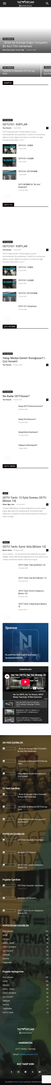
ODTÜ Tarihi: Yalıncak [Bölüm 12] (31, 565)
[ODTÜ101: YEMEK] (9, 149)
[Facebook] (11, 1072)
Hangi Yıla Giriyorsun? (27, 419)
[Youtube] (39, 1072)
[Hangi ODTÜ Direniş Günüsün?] (9, 410)
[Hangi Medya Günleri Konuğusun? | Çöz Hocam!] (25, 343)
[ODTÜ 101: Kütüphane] (9, 310)
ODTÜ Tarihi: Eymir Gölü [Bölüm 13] (24, 546)
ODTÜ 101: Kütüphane (27, 306)
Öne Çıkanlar (8, 39)
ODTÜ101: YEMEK (25, 145)
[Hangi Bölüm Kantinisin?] (9, 435)
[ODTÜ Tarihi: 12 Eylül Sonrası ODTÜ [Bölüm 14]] (25, 483)
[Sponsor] (25, 642)
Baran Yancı (7, 550)
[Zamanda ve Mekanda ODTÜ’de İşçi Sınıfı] (20, 65)
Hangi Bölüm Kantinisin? (28, 432)
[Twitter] (32, 1072)
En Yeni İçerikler (11, 788)
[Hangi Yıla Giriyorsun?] (9, 423)
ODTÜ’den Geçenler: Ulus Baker (30, 840)
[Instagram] (18, 1072)
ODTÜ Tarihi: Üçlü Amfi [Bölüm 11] (32, 578)
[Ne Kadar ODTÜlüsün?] (25, 381)
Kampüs (6, 542)
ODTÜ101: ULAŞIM (26, 158)
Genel (5, 493)
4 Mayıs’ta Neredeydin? (28, 445)
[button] (47, 3)
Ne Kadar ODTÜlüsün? (16, 396)
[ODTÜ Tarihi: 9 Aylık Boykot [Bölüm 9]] (9, 607)
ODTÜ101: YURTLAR (15, 124)
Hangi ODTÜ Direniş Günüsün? (30, 406)
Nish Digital (19, 1082)
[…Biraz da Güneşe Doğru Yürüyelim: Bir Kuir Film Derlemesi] (25, 32)
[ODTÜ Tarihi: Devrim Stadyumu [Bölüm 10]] (9, 594)
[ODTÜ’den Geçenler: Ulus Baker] (9, 843)
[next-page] (8, 197)
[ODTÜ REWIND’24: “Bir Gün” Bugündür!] (9, 188)
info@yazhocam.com (29, 1054)
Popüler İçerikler (12, 879)
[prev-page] (4, 197)
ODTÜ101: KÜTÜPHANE (28, 171)
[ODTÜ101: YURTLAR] (25, 104)
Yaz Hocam (7, 128)
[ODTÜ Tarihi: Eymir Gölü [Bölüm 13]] (25, 532)
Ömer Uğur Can (8, 504)
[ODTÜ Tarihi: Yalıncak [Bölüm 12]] (9, 568)
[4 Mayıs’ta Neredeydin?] (9, 449)
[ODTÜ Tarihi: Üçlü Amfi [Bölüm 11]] (9, 581)
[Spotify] (25, 1072)
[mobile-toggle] (4, 3)
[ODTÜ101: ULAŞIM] (9, 162)
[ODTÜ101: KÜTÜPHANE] (9, 175)
